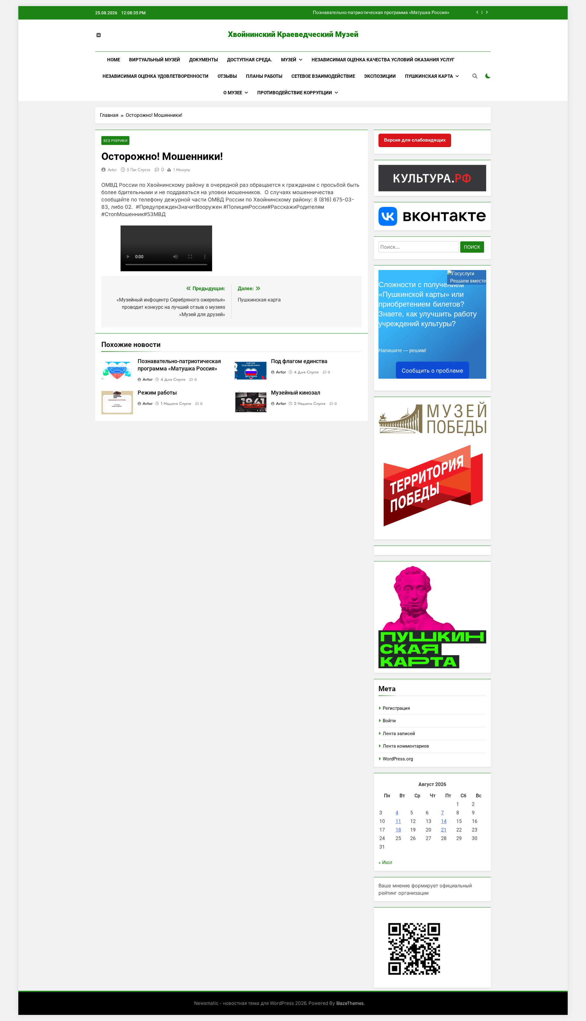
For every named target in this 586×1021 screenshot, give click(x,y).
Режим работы (157, 393)
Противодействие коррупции (294, 93)
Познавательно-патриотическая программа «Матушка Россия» (381, 12)
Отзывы (227, 76)
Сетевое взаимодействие (323, 76)
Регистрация (396, 708)
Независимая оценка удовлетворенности (155, 76)
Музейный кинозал (295, 393)
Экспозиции (380, 76)
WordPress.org (398, 759)
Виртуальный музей (154, 60)
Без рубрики (115, 140)
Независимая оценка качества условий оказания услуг (383, 60)
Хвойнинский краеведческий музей (293, 34)
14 (444, 821)
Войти (389, 720)
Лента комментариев (406, 746)
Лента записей (399, 733)
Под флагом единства (299, 361)
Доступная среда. (249, 60)
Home (113, 60)
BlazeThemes (350, 1003)
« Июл (385, 862)
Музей (288, 60)
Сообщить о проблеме (432, 370)
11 (398, 821)
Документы (203, 60)
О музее (232, 93)
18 (398, 830)
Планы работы (264, 76)
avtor (112, 170)
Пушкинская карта (429, 76)
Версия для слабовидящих (415, 140)
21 (444, 830)
